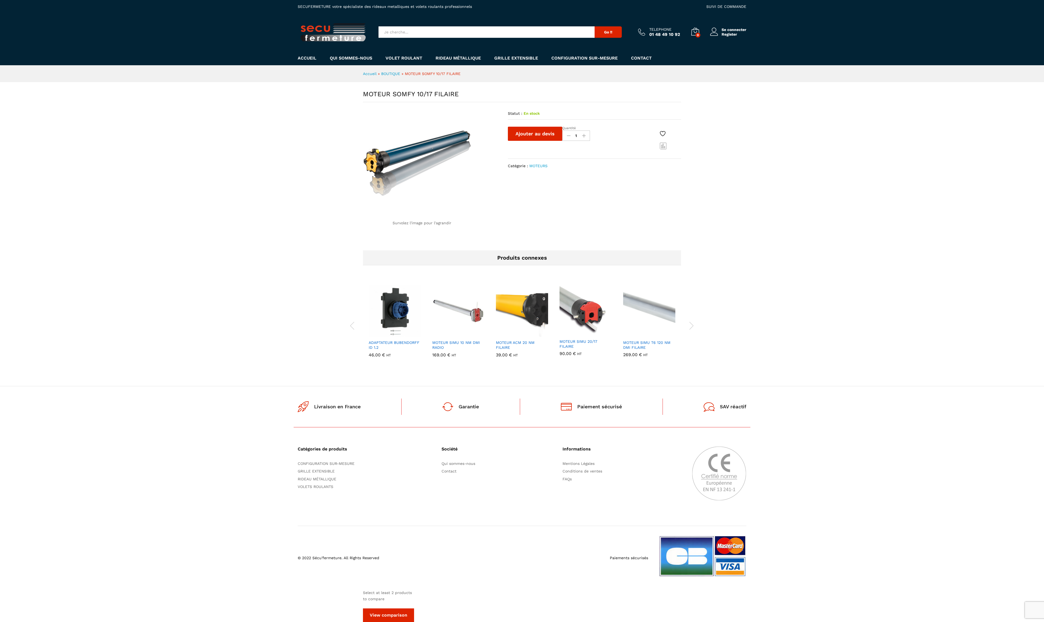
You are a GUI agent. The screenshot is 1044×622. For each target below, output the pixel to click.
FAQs (567, 479)
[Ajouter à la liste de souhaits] (663, 133)
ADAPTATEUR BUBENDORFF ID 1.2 (394, 345)
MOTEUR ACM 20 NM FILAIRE (515, 345)
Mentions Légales (579, 463)
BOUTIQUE (390, 73)
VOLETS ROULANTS (315, 486)
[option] (395, 325)
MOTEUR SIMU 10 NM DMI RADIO (456, 345)
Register (729, 34)
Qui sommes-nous (351, 58)
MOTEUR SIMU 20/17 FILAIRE (578, 344)
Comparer (663, 145)
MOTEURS (538, 166)
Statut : (515, 113)
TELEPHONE (660, 29)
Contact (641, 58)
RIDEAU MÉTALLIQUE (458, 58)
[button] (376, 333)
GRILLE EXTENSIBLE (516, 58)
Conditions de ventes (584, 471)
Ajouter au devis (535, 133)
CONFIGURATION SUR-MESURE (584, 58)
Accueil (307, 58)
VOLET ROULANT (404, 58)
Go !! (608, 32)
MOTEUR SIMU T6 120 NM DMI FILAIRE (646, 345)
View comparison (388, 615)
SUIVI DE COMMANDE (726, 6)
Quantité (569, 128)
